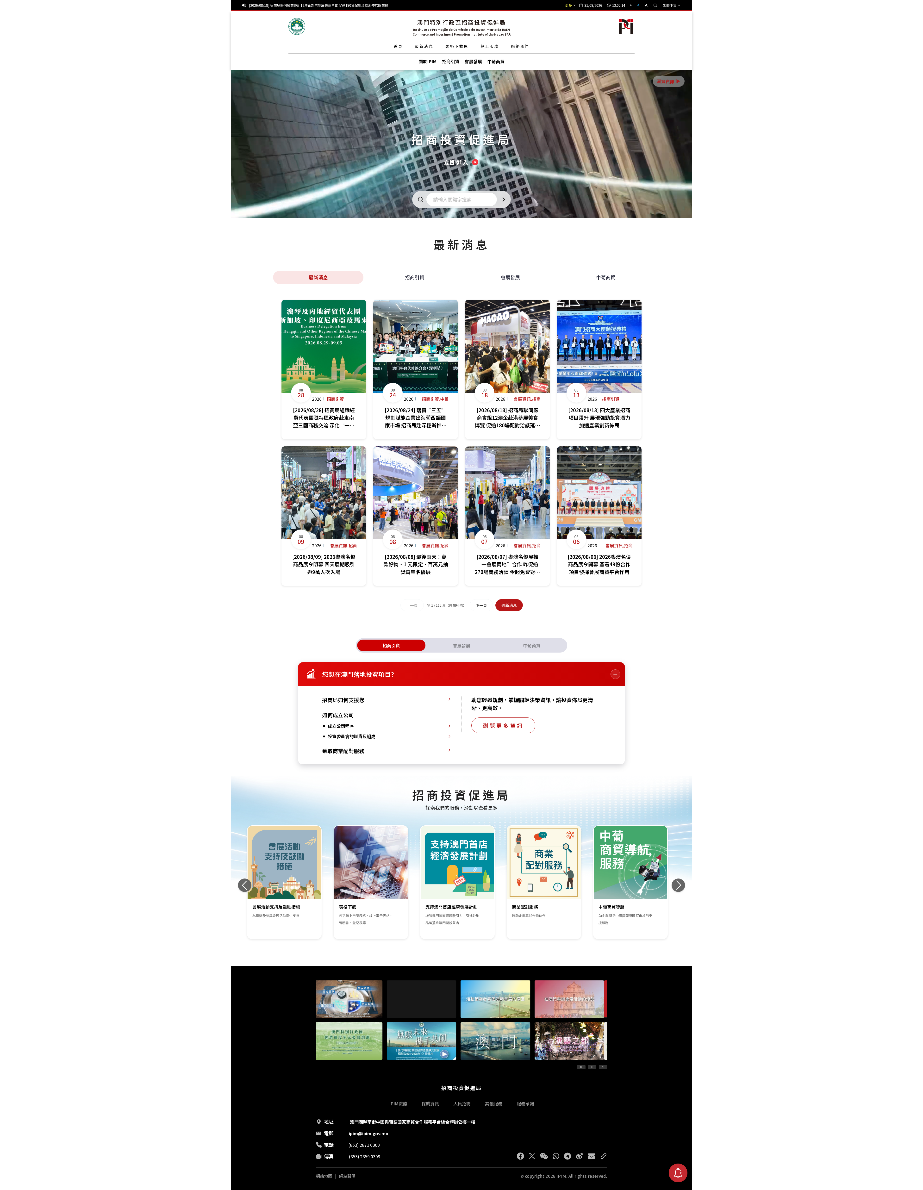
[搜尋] (655, 5)
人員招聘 (462, 1103)
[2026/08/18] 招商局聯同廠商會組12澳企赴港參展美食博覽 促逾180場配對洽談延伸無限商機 (318, 5)
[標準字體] (639, 5)
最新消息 (424, 46)
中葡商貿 (605, 277)
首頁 (398, 46)
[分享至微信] (544, 1156)
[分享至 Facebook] (520, 1156)
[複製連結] (603, 1156)
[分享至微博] (579, 1156)
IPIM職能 (398, 1103)
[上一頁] (581, 1067)
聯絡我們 (520, 46)
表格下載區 (456, 46)
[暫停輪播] (592, 1067)
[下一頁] (603, 1067)
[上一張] (244, 885)
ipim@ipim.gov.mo (368, 1133)
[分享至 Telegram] (567, 1156)
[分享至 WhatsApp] (556, 1156)
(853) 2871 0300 (364, 1145)
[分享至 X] (532, 1156)
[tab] (391, 645)
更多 (568, 5)
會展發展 (510, 277)
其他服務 (493, 1103)
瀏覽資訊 (669, 81)
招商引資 (414, 277)
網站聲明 (347, 1176)
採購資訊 (430, 1103)
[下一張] (678, 885)
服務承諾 (525, 1103)
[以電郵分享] (591, 1156)
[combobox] (463, 199)
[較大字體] (645, 5)
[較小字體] (633, 5)
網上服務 (489, 46)
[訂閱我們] (678, 1173)
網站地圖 (324, 1176)
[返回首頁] (296, 26)
